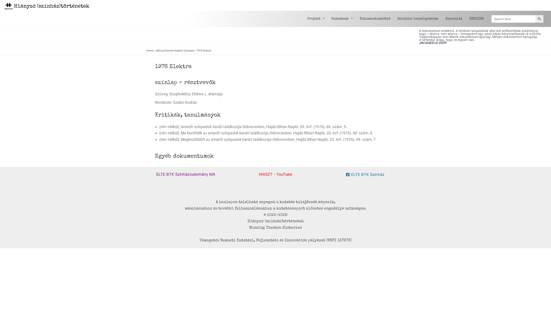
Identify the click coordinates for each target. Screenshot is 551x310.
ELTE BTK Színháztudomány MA (185, 174)
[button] (322, 19)
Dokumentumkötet (375, 19)
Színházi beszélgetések (417, 19)
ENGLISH (476, 19)
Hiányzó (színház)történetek (51, 6)
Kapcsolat (453, 19)
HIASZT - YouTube (275, 174)
